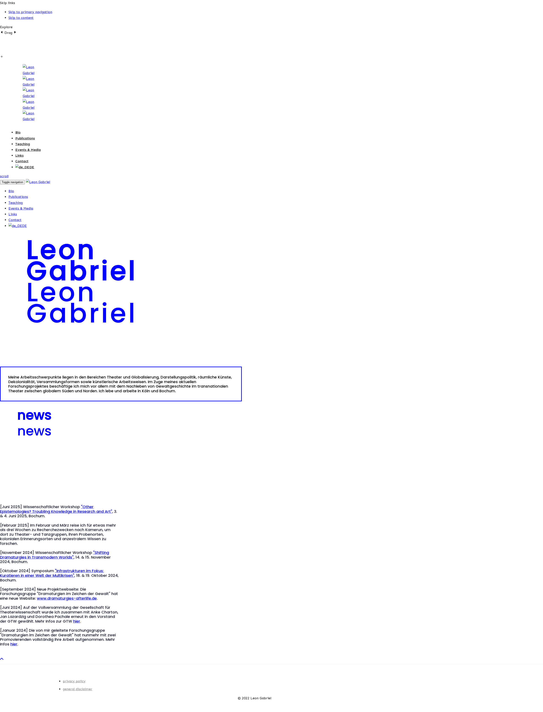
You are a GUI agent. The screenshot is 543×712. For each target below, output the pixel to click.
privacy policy (74, 681)
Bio (18, 132)
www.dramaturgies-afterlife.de (67, 598)
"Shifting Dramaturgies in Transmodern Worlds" (54, 555)
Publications (25, 138)
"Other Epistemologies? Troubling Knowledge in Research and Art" (56, 509)
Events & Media (28, 150)
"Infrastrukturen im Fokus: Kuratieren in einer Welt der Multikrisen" (52, 573)
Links (19, 155)
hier (76, 621)
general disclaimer (77, 689)
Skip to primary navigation (30, 12)
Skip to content (21, 18)
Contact (21, 161)
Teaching (22, 144)
